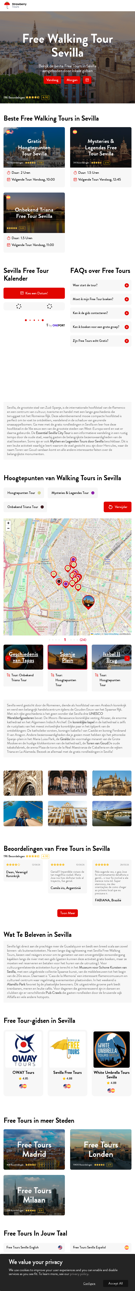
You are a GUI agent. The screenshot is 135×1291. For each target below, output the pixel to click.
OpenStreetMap (111, 633)
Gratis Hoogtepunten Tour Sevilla (34, 147)
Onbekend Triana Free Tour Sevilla (34, 213)
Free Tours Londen (101, 1149)
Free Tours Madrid (34, 1149)
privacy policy (79, 1273)
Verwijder (121, 506)
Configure (89, 1284)
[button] (83, 596)
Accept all (115, 1283)
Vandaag (52, 79)
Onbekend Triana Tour (22, 506)
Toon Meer (67, 913)
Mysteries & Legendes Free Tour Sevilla (101, 147)
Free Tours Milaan (34, 1195)
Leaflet (96, 633)
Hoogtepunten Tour (21, 492)
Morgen (72, 79)
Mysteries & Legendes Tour (70, 492)
